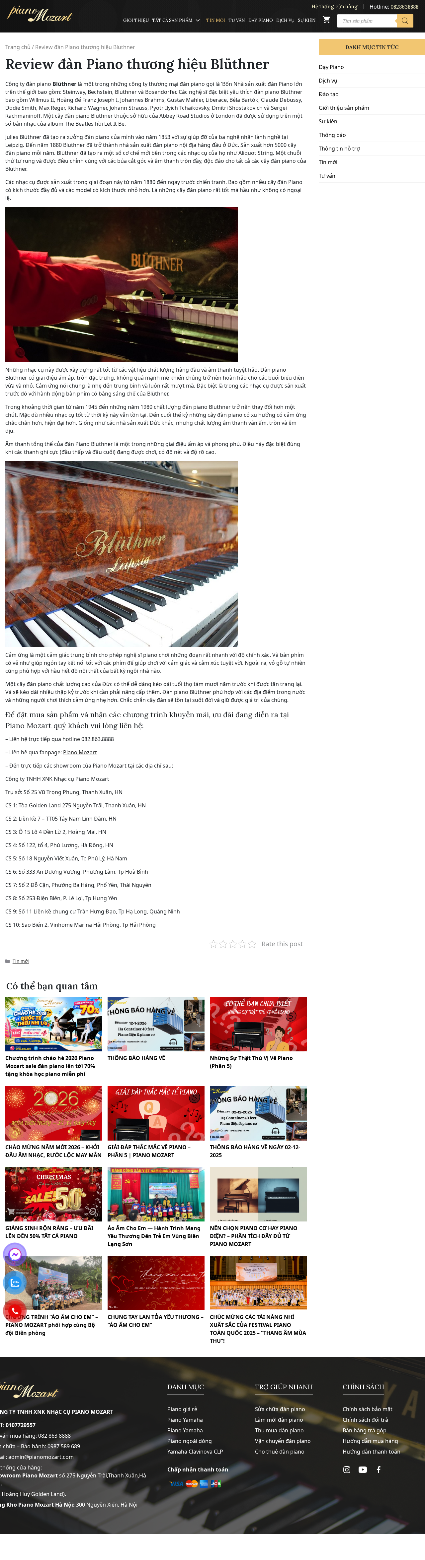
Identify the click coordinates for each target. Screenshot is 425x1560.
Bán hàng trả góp (364, 1430)
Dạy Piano (260, 20)
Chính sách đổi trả (365, 1419)
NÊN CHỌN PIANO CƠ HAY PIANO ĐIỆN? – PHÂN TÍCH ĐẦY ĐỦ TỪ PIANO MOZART (254, 1236)
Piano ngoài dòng (189, 1441)
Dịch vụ (285, 20)
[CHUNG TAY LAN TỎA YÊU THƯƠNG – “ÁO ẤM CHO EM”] (156, 1283)
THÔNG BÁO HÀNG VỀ (136, 1058)
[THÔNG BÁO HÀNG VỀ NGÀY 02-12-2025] (258, 1113)
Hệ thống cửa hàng (334, 6)
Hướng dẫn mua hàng (370, 1441)
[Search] (405, 21)
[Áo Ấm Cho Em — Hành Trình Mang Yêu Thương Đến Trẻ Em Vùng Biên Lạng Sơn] (156, 1194)
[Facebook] (379, 1470)
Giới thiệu (136, 20)
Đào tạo (329, 94)
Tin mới (215, 20)
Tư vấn (236, 20)
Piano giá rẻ (182, 1409)
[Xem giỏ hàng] (326, 21)
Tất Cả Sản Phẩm (172, 20)
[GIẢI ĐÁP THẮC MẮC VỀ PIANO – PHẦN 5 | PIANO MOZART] (156, 1113)
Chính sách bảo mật (367, 1409)
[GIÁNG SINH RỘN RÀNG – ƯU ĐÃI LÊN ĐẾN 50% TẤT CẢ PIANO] (53, 1194)
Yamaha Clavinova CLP (195, 1451)
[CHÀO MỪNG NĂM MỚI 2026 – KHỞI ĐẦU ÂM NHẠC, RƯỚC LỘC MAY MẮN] (53, 1113)
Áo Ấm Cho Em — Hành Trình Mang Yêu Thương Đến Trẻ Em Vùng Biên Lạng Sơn (154, 1236)
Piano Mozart (80, 752)
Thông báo (332, 135)
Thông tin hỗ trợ (339, 148)
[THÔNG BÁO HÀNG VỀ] (156, 1024)
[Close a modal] (6, 763)
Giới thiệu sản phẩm (344, 107)
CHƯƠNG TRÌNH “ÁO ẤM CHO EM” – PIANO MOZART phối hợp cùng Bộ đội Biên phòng (51, 1325)
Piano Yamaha (185, 1419)
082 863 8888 (54, 1435)
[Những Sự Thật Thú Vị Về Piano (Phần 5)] (258, 1024)
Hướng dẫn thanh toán (371, 1451)
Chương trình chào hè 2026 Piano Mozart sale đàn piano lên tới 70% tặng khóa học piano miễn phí (50, 1066)
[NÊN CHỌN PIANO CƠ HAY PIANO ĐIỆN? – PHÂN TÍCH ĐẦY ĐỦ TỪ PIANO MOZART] (258, 1194)
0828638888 (404, 7)
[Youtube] (363, 1470)
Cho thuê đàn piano (279, 1451)
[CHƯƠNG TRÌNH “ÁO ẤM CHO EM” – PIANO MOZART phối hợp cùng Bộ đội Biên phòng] (53, 1283)
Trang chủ (18, 47)
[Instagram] (347, 1470)
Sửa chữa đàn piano (280, 1409)
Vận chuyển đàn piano (283, 1441)
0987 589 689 (63, 1446)
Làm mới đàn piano (279, 1419)
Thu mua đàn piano (279, 1430)
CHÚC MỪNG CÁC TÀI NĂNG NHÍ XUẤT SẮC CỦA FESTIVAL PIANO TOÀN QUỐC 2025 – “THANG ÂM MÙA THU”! (258, 1328)
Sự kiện (307, 20)
